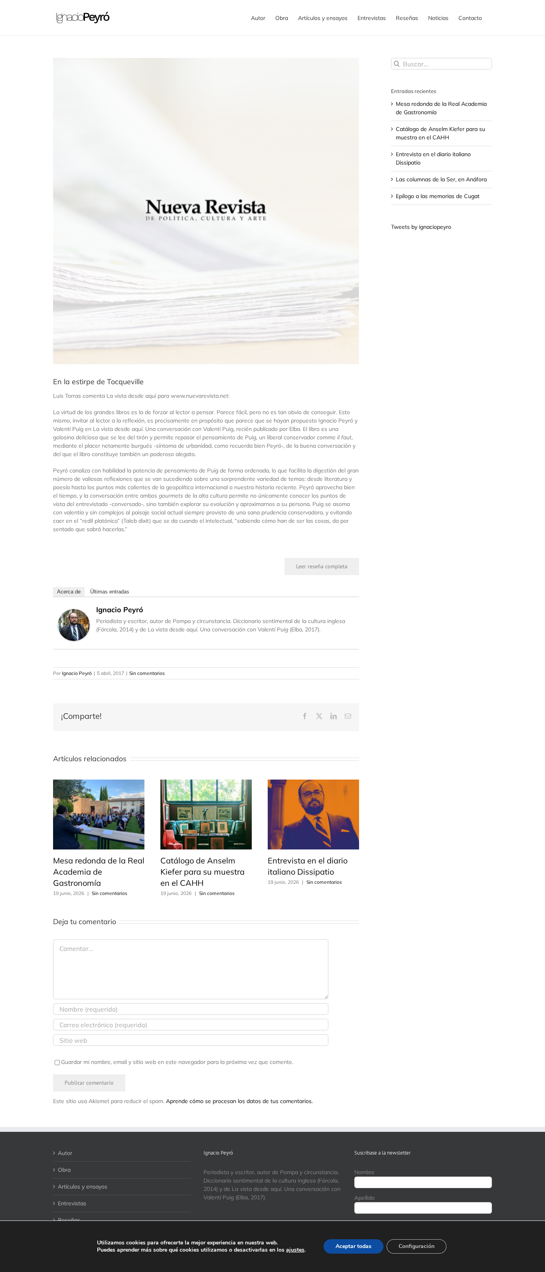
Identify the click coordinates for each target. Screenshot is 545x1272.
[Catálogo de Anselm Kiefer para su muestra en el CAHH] (206, 783)
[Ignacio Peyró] (74, 613)
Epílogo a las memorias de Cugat (438, 196)
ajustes (295, 1250)
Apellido (364, 1197)
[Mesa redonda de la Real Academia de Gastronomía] (98, 783)
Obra (64, 1169)
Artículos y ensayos (82, 1186)
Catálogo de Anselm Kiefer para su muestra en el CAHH (202, 871)
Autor (65, 1153)
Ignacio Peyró (119, 609)
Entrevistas (72, 1203)
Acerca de (69, 592)
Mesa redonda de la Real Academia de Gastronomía (98, 871)
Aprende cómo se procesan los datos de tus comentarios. (239, 1101)
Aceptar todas (353, 1246)
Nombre (364, 1172)
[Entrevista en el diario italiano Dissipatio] (313, 783)
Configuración (416, 1246)
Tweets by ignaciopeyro (421, 226)
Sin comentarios (147, 673)
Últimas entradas (109, 592)
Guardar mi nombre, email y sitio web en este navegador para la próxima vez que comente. (177, 1062)
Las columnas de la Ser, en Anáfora (441, 179)
